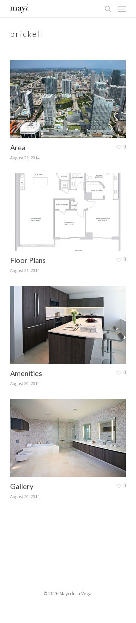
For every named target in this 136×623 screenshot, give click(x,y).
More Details (70, 94)
